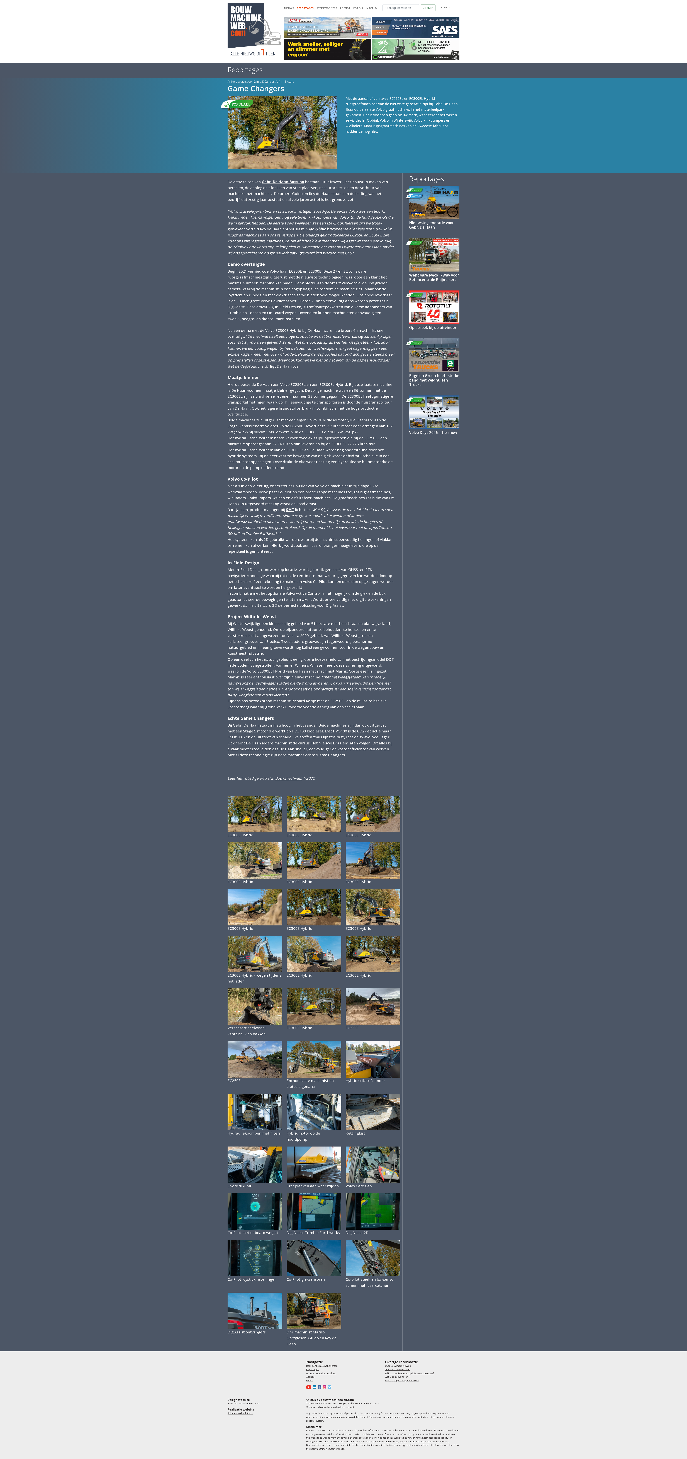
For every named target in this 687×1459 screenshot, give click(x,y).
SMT (290, 509)
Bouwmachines (288, 778)
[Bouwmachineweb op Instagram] (325, 1387)
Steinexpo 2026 (326, 8)
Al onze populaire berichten (321, 1373)
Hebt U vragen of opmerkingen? (402, 1380)
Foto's (358, 8)
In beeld (371, 8)
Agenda (345, 8)
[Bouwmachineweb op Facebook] (320, 1387)
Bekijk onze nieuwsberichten (322, 1365)
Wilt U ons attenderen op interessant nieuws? (409, 1373)
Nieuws (289, 8)
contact (447, 7)
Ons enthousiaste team (397, 1369)
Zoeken (428, 8)
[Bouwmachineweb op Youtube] (309, 1387)
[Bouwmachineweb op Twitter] (330, 1387)
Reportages (305, 8)
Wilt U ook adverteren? (397, 1376)
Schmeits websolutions (240, 1413)
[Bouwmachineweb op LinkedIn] (315, 1387)
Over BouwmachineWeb (398, 1365)
